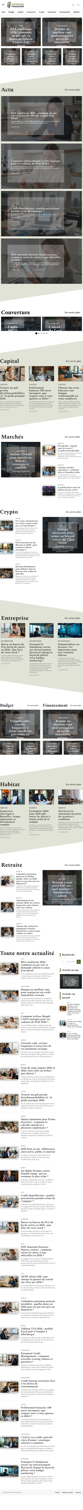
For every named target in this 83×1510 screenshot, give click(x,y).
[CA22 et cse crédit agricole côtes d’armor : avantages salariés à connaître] (9, 1442)
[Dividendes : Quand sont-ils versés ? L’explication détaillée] (49, 450)
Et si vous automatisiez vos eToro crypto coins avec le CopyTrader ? (26, 523)
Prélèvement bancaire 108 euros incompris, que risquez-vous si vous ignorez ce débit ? (40, 393)
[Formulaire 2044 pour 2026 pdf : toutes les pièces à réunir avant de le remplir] (41, 797)
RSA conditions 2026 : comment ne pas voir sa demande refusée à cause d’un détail (21, 37)
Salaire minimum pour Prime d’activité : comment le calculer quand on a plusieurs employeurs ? (38, 1123)
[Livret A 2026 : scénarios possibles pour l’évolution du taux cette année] (63, 1035)
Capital (72, 51)
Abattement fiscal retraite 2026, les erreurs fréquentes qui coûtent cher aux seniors (28, 904)
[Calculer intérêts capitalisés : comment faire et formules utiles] (49, 471)
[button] (36, 333)
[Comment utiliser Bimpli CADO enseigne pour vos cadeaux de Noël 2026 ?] (9, 1022)
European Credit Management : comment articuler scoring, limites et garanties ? (37, 1357)
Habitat (10, 784)
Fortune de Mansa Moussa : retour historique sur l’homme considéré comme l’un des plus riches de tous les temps (74, 1009)
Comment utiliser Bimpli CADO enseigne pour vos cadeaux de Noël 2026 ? (10, 63)
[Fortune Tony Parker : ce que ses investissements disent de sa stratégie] (63, 1023)
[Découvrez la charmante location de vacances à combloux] (70, 797)
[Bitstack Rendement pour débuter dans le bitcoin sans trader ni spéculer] (6, 573)
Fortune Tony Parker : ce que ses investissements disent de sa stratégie (74, 1024)
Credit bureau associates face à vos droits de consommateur (73, 753)
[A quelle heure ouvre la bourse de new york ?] (49, 491)
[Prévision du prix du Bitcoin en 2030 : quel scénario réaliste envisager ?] (6, 548)
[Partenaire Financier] (15, 5)
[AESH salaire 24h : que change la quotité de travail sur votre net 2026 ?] (9, 1281)
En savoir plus (72, 90)
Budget (31, 51)
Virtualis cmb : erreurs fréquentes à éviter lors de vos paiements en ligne (31, 62)
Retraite (11, 865)
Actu (21, 26)
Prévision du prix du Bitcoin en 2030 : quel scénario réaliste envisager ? (26, 546)
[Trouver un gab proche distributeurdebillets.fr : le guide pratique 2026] (12, 373)
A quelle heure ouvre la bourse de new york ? (69, 488)
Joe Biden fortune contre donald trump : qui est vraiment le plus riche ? (35, 1173)
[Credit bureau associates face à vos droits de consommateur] (9, 1387)
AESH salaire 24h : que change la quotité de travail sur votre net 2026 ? (37, 1279)
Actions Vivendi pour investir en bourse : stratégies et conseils (21, 461)
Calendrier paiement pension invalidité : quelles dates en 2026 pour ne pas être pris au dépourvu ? (27, 878)
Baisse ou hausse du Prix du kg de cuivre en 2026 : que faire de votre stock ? (13, 648)
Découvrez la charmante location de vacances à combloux (69, 815)
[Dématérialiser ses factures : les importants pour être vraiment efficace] (70, 630)
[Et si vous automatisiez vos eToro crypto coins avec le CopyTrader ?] (6, 525)
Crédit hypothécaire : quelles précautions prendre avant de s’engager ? (35, 210)
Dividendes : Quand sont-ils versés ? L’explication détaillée (68, 448)
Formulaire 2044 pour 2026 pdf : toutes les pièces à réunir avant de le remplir (39, 816)
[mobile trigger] (4, 5)
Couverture (15, 312)
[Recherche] (73, 5)
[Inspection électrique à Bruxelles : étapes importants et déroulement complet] (12, 797)
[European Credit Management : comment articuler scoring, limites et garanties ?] (9, 1360)
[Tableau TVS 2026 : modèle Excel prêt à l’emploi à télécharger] (9, 1334)
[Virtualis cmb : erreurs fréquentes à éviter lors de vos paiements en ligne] (9, 1048)
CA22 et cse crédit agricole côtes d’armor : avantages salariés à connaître (37, 1440)
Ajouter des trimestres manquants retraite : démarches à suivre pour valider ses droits (28, 930)
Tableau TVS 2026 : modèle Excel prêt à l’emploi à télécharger (37, 1331)
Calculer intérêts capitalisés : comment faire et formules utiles (69, 470)
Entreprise (15, 618)
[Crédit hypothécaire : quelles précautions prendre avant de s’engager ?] (9, 1201)
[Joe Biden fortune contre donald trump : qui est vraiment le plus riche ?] (9, 1176)
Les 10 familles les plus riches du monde (71, 983)
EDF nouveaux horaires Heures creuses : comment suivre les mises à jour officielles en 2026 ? (36, 257)
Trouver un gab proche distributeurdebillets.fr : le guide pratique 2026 (72, 63)
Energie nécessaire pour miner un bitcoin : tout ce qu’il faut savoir (63, 536)
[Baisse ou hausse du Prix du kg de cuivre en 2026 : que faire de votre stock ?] (13, 630)
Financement (62, 26)
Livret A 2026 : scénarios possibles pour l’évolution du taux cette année (74, 1036)
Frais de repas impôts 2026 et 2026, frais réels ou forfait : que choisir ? (52, 63)
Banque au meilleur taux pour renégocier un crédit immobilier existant (62, 37)
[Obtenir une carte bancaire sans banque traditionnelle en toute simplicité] (70, 373)
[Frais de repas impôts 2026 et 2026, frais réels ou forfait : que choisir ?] (9, 1074)
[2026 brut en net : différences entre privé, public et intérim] (9, 1152)
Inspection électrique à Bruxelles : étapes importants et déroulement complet (10, 818)
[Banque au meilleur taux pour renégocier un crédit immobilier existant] (9, 995)
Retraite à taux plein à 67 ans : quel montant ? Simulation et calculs (62, 889)
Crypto (9, 512)
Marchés (12, 437)
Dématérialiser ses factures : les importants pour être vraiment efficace (69, 649)
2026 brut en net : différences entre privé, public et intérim (38, 1150)
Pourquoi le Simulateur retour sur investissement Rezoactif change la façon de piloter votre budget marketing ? (41, 652)
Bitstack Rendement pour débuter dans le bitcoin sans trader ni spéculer (25, 570)
